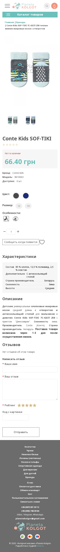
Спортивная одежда (30, 465)
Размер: (7, 205)
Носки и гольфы (30, 462)
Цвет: (6, 194)
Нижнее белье (30, 454)
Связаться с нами (30, 501)
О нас (30, 482)
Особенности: (11, 213)
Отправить (21, 432)
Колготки (30, 446)
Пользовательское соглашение (30, 497)
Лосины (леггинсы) (30, 458)
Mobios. (40, 546)
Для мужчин (30, 469)
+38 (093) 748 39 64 (30, 510)
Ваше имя (10, 364)
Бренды (30, 477)
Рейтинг (9, 405)
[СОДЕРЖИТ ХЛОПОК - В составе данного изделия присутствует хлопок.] (15, 218)
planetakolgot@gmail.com (30, 518)
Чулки (30, 450)
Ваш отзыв (11, 376)
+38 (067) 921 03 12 (30, 507)
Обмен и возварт (30, 490)
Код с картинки (12, 412)
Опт (30, 494)
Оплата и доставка (30, 486)
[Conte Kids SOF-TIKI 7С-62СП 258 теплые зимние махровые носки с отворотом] (13, 120)
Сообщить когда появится (20, 242)
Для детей (30, 473)
